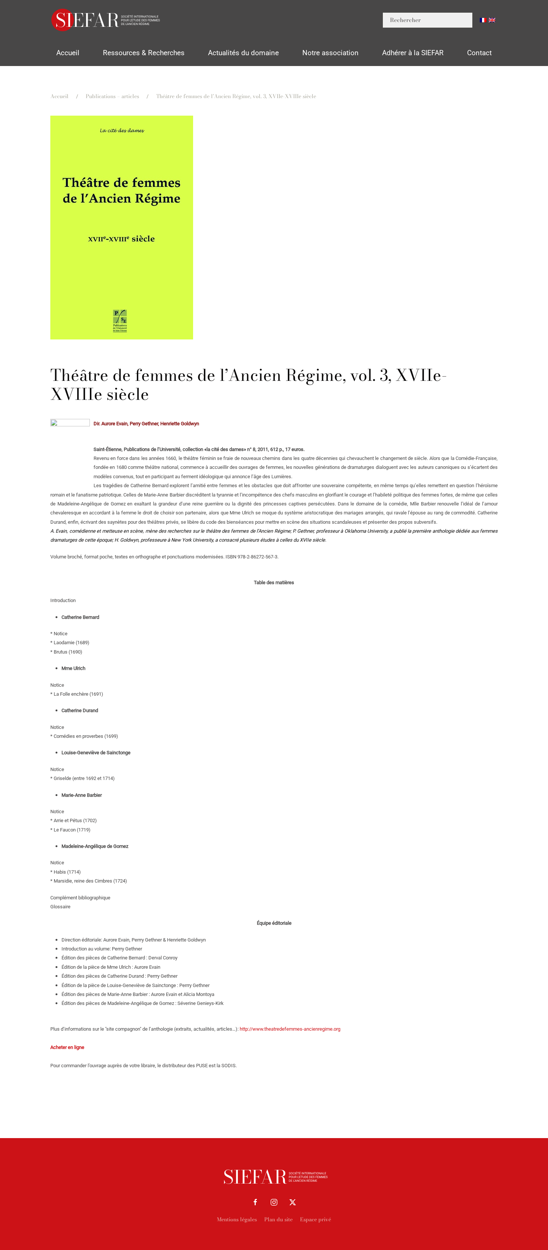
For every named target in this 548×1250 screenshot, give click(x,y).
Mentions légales (237, 1219)
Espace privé (315, 1219)
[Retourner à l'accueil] (106, 19)
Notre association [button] (330, 52)
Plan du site (278, 1219)
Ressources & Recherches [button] (144, 52)
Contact (479, 52)
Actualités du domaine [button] (243, 52)
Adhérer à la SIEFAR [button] (413, 52)
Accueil (67, 52)
